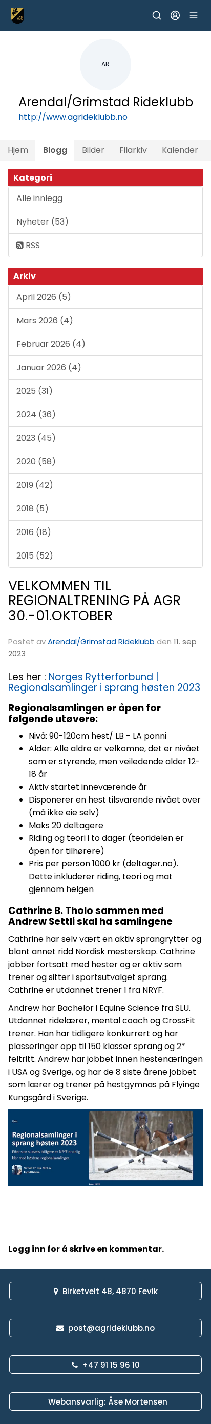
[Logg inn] (175, 15)
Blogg (55, 150)
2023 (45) (36, 438)
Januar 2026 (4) (48, 367)
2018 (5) (32, 509)
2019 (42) (34, 485)
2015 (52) (34, 556)
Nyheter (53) (42, 222)
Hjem (18, 150)
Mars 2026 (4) (44, 320)
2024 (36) (36, 414)
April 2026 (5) (43, 297)
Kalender (180, 150)
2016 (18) (33, 532)
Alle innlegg (39, 198)
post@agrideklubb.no (111, 1328)
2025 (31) (34, 391)
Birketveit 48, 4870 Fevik (110, 1291)
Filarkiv (133, 150)
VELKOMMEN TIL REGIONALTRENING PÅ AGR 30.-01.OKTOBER (94, 600)
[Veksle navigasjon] (193, 15)
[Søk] (156, 15)
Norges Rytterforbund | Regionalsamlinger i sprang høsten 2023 (104, 682)
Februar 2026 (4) (51, 344)
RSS (32, 245)
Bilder (93, 150)
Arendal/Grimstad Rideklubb (101, 641)
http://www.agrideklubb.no (73, 117)
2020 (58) (36, 462)
